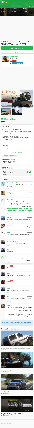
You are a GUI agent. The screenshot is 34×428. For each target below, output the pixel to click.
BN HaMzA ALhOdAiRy (13, 242)
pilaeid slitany (14, 57)
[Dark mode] (29, 6)
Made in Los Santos (6, 423)
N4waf (8, 257)
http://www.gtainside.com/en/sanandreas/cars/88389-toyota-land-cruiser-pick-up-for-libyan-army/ (19, 210)
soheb (8, 305)
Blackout (9, 217)
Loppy (8, 249)
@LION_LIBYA (10, 298)
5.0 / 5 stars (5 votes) (5, 122)
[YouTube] (16, 58)
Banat (11, 266)
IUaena (8, 192)
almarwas (9, 225)
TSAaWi (9, 296)
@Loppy (9, 268)
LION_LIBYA (10, 199)
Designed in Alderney (6, 422)
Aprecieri (14, 119)
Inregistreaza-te (27, 322)
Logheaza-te (17, 322)
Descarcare (18, 48)
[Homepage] (11, 58)
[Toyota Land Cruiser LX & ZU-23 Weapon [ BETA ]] (17, 98)
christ (8, 266)
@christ (9, 275)
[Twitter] (14, 58)
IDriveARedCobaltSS (12, 183)
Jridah (8, 232)
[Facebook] (12, 58)
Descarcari (6, 119)
